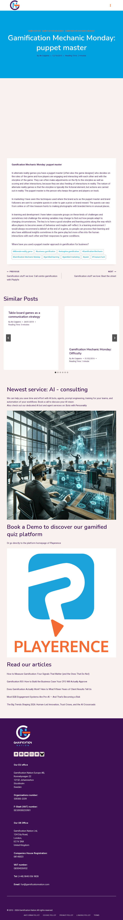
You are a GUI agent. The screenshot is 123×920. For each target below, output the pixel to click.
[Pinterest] (36, 754)
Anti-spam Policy (32, 915)
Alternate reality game (22, 251)
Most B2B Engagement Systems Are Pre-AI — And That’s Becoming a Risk (43, 697)
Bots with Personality (76, 405)
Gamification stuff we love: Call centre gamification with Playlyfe (32, 276)
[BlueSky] (42, 754)
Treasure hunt (98, 257)
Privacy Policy (66, 915)
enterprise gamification (69, 251)
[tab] (55, 372)
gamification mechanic (53, 31)
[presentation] (91, 324)
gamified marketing (71, 257)
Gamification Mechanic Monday (26, 257)
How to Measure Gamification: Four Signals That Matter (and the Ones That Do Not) (48, 674)
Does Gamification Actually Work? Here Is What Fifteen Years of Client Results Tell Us (49, 689)
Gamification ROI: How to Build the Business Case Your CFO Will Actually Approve (47, 681)
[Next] (114, 338)
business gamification (45, 251)
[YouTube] (26, 754)
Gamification (34, 31)
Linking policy (83, 915)
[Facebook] (21, 754)
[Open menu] (112, 5)
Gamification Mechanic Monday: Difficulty (90, 351)
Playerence (55, 543)
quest (86, 257)
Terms (96, 915)
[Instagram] (31, 754)
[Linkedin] (16, 754)
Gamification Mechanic (92, 251)
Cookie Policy (49, 915)
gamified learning (51, 257)
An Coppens (44, 56)
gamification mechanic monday (80, 31)
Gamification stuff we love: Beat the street (95, 274)
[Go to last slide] (8, 338)
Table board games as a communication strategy (24, 315)
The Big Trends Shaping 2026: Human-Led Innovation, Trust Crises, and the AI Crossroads (51, 704)
